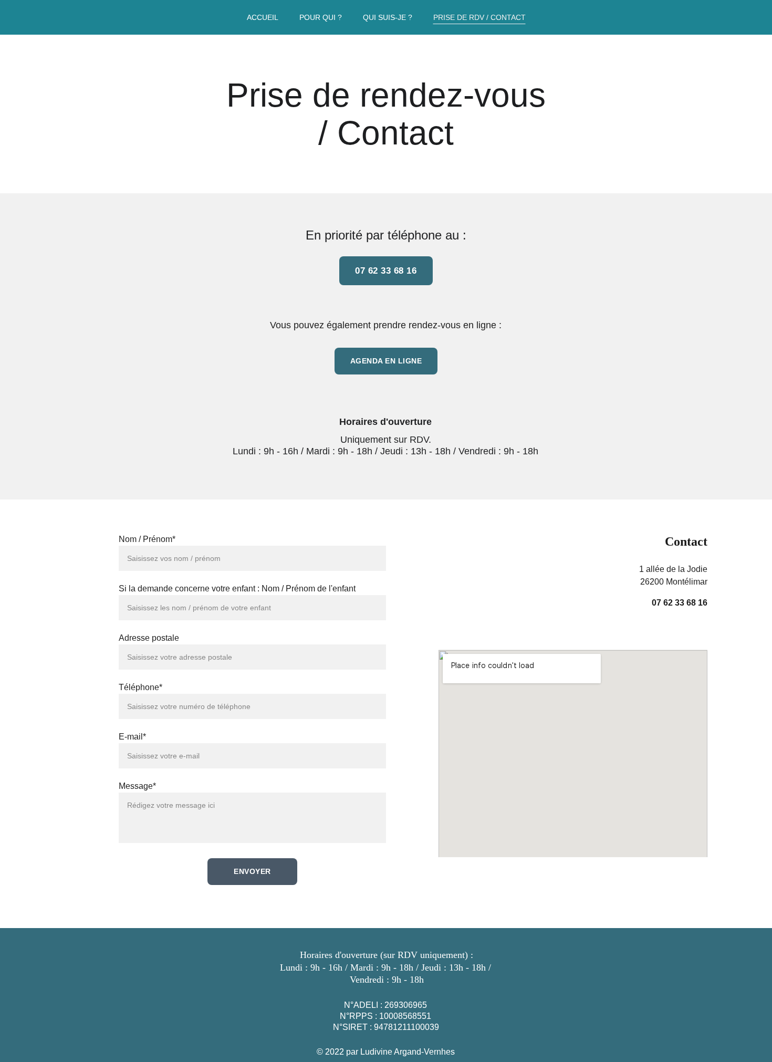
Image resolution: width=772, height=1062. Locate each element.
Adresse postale (149, 637)
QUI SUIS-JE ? (387, 17)
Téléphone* (140, 687)
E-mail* (132, 736)
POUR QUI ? (320, 17)
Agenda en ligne (386, 361)
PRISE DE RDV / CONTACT (479, 17)
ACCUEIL (262, 17)
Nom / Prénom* (147, 539)
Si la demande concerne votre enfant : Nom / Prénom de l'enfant (237, 588)
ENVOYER (252, 871)
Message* (137, 786)
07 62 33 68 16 (385, 271)
